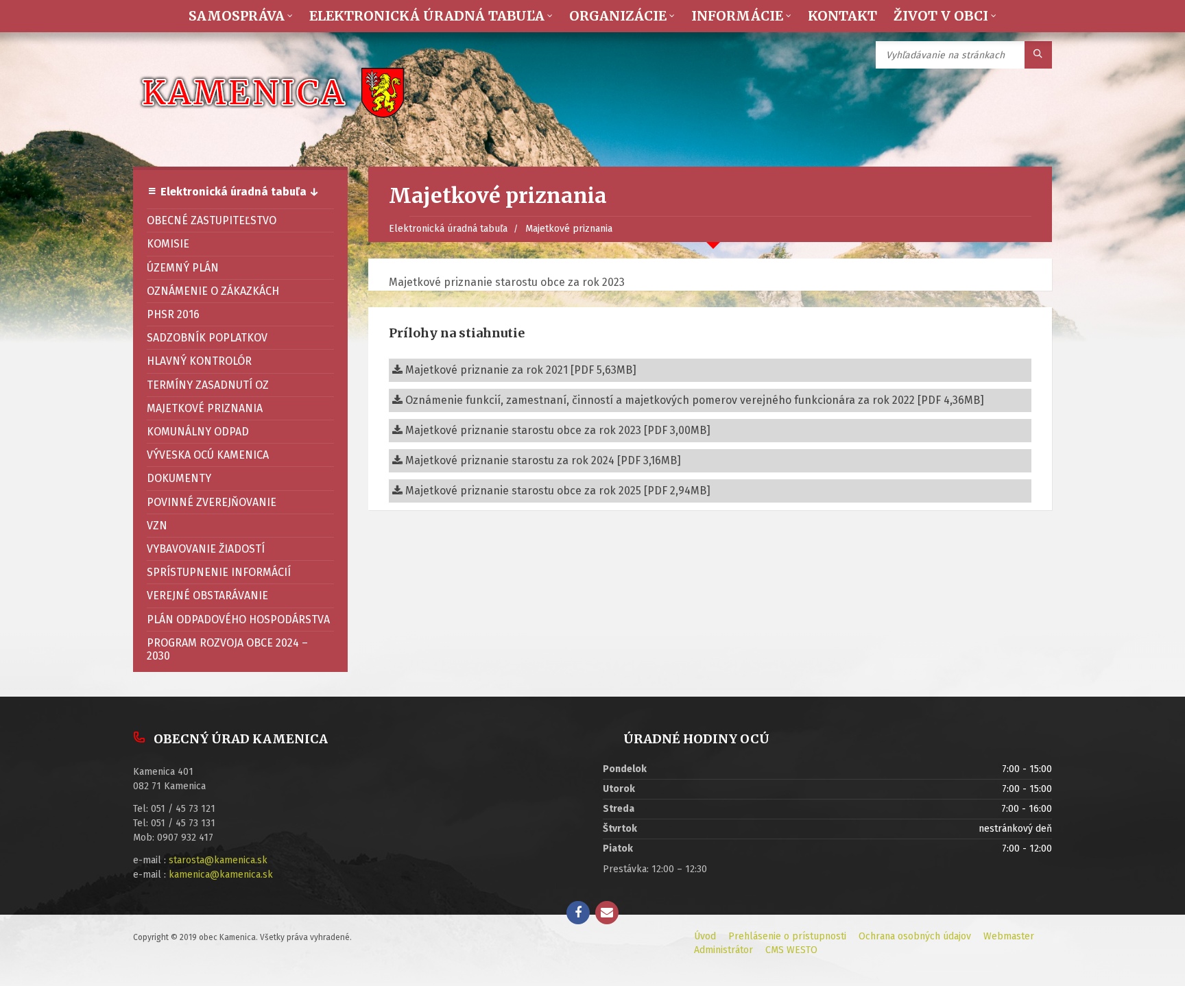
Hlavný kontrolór (199, 361)
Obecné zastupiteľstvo (211, 220)
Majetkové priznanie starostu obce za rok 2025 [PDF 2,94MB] (556, 490)
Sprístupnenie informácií (219, 572)
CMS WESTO (791, 950)
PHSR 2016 (173, 314)
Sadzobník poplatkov (207, 337)
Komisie (168, 243)
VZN (157, 525)
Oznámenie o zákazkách (213, 291)
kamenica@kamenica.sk (221, 874)
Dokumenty (179, 478)
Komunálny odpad (198, 431)
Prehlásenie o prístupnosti (787, 936)
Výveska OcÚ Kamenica (208, 454)
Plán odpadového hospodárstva (238, 619)
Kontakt (842, 16)
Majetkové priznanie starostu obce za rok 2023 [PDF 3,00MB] (556, 430)
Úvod (705, 936)
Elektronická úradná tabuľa (448, 229)
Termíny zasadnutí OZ (208, 385)
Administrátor (723, 950)
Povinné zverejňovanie (211, 502)
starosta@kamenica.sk (218, 860)
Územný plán (183, 267)
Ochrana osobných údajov (915, 936)
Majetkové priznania (568, 229)
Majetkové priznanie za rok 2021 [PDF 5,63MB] (519, 369)
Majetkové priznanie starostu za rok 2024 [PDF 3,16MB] (542, 460)
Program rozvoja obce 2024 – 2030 (227, 649)
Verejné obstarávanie (207, 595)
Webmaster (1008, 936)
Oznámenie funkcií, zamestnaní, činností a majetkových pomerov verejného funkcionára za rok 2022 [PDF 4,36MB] (693, 400)
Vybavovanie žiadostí (206, 548)
